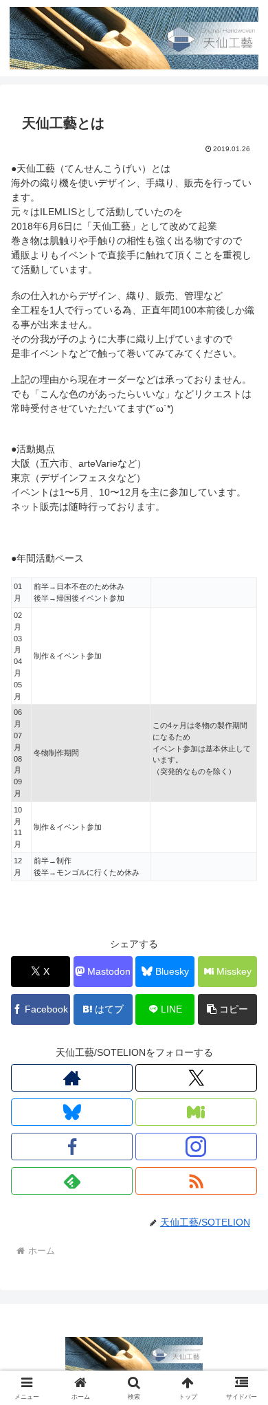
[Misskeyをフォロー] (196, 1112)
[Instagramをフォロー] (196, 1146)
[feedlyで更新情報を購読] (72, 1181)
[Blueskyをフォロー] (72, 1112)
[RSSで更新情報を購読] (196, 1181)
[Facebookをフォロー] (72, 1146)
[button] (227, 1009)
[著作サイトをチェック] (72, 1078)
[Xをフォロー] (196, 1078)
